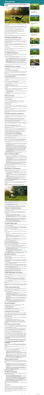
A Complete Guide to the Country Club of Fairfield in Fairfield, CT (34, 23)
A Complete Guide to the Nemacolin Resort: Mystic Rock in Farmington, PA (34, 12)
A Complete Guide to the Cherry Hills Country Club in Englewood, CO (34, 35)
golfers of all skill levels (10, 34)
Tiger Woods (21, 319)
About (26, 1)
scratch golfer (10, 181)
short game (24, 250)
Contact (29, 1)
